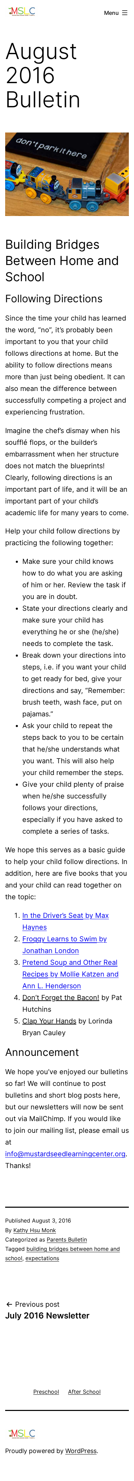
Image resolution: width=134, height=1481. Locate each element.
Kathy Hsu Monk (34, 1230)
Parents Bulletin (67, 1239)
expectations (42, 1258)
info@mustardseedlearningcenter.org (65, 1154)
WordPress (81, 1450)
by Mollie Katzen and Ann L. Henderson (70, 974)
